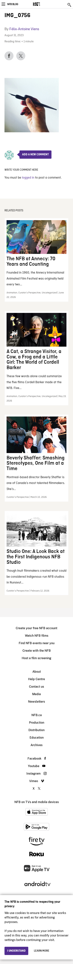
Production (36, 722)
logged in (28, 178)
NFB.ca (36, 715)
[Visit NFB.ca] (42, 4)
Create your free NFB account (36, 628)
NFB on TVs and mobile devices (36, 802)
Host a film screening (36, 658)
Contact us (36, 686)
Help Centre (36, 679)
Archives (36, 745)
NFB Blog (12, 4)
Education (37, 737)
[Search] (70, 5)
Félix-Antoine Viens (24, 29)
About (36, 671)
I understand (16, 950)
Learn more (41, 950)
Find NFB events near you (36, 643)
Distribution (36, 730)
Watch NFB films (36, 635)
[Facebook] (8, 55)
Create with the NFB (36, 650)
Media (36, 694)
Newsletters (36, 701)
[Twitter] (20, 55)
